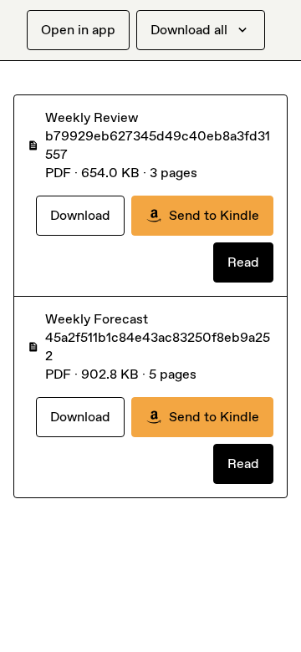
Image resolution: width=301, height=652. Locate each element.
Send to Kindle (214, 215)
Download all (188, 30)
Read (243, 262)
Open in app (78, 30)
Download (80, 215)
